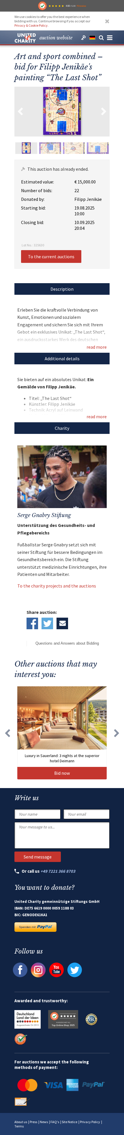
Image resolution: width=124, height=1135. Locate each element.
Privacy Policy (90, 1122)
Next (104, 112)
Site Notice (69, 1122)
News (44, 1122)
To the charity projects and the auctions (56, 586)
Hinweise (81, 5)
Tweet (47, 623)
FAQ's (54, 1122)
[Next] (117, 732)
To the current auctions (51, 256)
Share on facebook (32, 623)
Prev (20, 112)
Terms (19, 1126)
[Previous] (7, 732)
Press (33, 1122)
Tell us (62, 623)
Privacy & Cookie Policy (31, 25)
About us (20, 1122)
